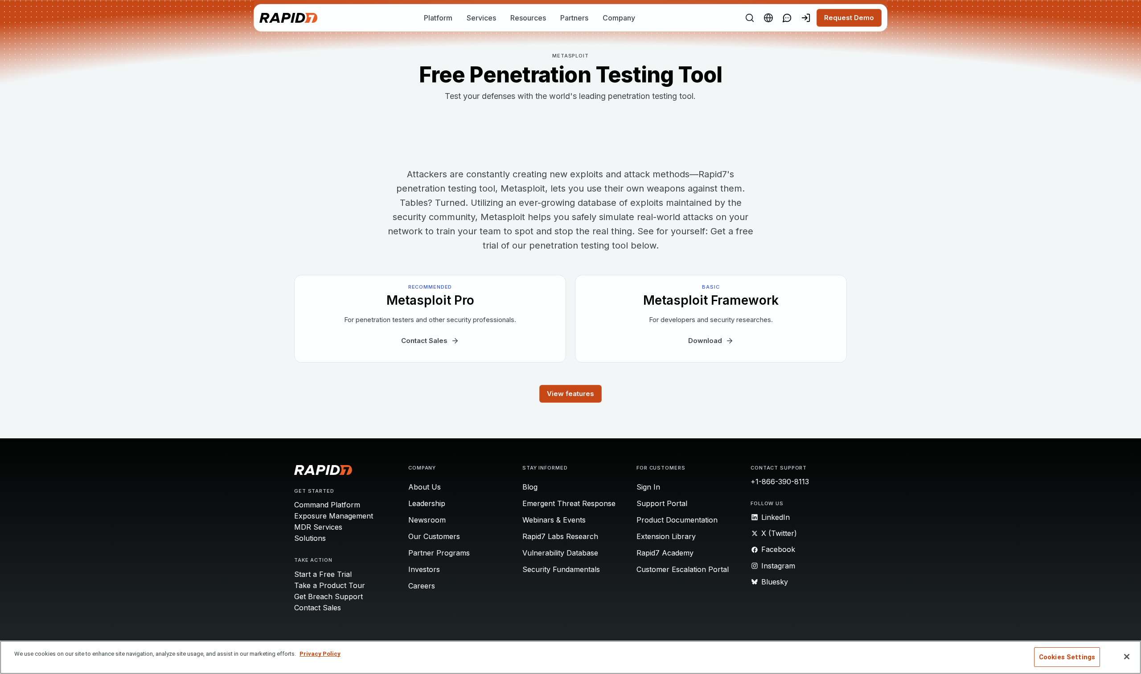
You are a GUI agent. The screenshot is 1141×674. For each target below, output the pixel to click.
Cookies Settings (1067, 657)
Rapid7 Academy (665, 552)
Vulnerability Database (560, 552)
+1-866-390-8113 (780, 481)
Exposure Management (333, 515)
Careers (421, 585)
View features (570, 393)
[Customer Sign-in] (806, 18)
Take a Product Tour (329, 585)
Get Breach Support (328, 596)
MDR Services (318, 527)
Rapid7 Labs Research (560, 536)
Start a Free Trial (323, 574)
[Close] (1127, 656)
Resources (528, 17)
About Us (424, 486)
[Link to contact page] (787, 18)
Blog (530, 486)
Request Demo (849, 17)
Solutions (310, 538)
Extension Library (666, 536)
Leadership (426, 503)
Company (619, 17)
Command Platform (327, 504)
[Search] (750, 18)
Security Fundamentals (561, 569)
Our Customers (434, 536)
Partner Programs (439, 552)
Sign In (648, 486)
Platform (438, 17)
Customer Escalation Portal (682, 569)
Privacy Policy (320, 653)
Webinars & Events (554, 519)
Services (481, 17)
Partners (574, 17)
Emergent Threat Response (569, 503)
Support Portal (661, 503)
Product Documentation (677, 519)
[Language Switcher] (768, 18)
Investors (424, 569)
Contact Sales (317, 607)
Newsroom (427, 519)
